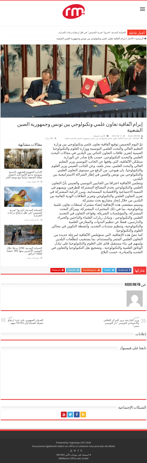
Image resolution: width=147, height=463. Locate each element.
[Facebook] (77, 414)
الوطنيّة (96, 136)
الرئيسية (139, 38)
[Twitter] (70, 414)
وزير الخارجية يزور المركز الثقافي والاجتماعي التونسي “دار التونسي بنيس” (121, 321)
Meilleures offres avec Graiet (73, 458)
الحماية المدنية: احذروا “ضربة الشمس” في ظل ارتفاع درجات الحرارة (92, 32)
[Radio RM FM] (74, 10)
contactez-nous (86, 446)
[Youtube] (64, 414)
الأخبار (130, 38)
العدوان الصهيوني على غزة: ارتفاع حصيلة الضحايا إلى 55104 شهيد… (25, 320)
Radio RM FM (134, 136)
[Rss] (83, 414)
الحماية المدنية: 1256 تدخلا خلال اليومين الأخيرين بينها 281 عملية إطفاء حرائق (24, 250)
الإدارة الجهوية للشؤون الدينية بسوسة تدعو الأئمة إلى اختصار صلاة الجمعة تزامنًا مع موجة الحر (24, 174)
